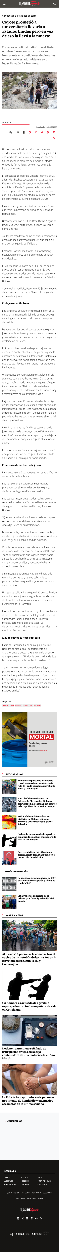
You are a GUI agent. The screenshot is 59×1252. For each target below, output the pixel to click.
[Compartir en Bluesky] (42, 132)
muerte (5, 705)
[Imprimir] (24, 132)
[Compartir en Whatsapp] (54, 138)
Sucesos (7, 1177)
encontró (37, 705)
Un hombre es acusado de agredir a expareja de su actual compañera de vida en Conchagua (37, 837)
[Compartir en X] (36, 132)
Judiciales (8, 1181)
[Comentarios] (11, 132)
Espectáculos (10, 1184)
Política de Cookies (35, 1199)
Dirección (25, 1193)
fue (31, 705)
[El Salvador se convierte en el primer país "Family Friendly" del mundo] (9, 901)
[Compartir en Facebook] (30, 132)
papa (12, 705)
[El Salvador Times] (29, 3)
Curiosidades (43, 1184)
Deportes (25, 1184)
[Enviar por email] (18, 132)
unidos (25, 705)
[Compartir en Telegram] (48, 132)
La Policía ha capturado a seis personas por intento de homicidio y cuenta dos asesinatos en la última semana (28, 1100)
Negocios (25, 1181)
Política (24, 1177)
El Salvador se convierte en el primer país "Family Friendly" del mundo (36, 898)
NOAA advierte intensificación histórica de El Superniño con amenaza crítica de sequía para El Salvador (36, 820)
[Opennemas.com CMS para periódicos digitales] (29, 1237)
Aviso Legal (20, 1199)
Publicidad (36, 1193)
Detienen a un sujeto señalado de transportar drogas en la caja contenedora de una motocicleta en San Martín (28, 1053)
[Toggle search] (54, 3)
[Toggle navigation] (4, 3)
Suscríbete (47, 1193)
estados (18, 705)
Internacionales (44, 1181)
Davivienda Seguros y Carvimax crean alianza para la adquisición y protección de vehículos (36, 855)
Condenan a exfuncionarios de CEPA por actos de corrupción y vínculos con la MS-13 (37, 880)
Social (40, 1177)
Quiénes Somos (13, 1193)
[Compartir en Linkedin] (54, 132)
